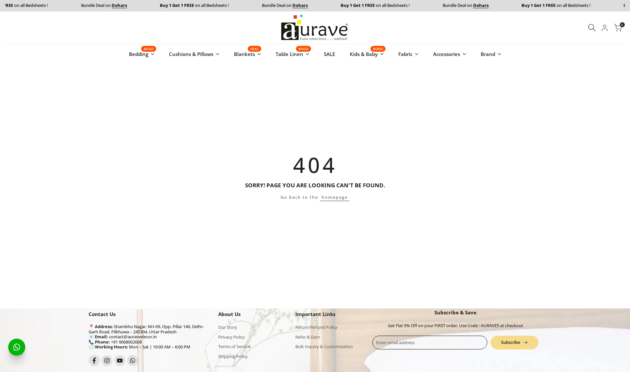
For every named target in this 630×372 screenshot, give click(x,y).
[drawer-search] (592, 27)
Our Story (227, 327)
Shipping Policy (233, 356)
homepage (335, 197)
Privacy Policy (231, 337)
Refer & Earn (307, 337)
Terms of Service (234, 346)
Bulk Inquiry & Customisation (324, 346)
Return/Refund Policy (316, 327)
